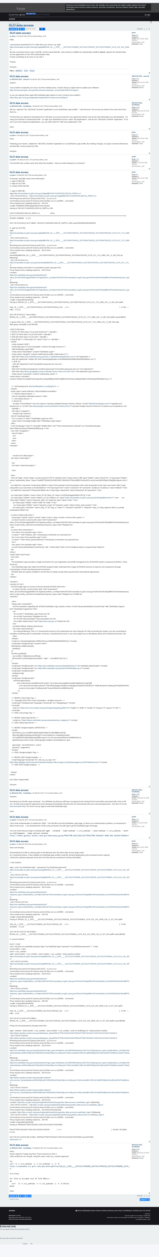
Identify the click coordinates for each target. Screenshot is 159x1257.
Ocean (32, 71)
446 (137, 79)
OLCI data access (21, 25)
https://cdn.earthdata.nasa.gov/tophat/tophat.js (56, 666)
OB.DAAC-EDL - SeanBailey (137, 103)
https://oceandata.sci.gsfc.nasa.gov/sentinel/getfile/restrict (88, 498)
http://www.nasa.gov (47, 621)
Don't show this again (14, 23)
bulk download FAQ (17, 806)
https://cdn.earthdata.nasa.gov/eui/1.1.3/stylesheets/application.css (46, 357)
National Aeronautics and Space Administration (20, 1219)
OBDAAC (19, 71)
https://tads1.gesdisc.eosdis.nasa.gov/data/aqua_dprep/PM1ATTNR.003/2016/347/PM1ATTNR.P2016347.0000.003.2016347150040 (68, 836)
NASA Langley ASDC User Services (23, 1217)
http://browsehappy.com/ (98, 404)
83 (137, 35)
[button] (147, 29)
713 (137, 159)
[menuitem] (104, 1210)
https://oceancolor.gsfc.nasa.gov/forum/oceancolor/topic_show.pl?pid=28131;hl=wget (43, 90)
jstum (134, 32)
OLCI (26, 71)
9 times (141, 116)
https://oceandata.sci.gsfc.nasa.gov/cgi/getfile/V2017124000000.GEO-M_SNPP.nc (46, 193)
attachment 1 (15, 1139)
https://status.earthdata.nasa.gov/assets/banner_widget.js (45, 720)
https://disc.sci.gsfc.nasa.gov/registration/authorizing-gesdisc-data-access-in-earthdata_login (53, 1112)
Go (31, 1243)
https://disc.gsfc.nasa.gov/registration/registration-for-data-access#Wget (38, 98)
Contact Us (147, 1213)
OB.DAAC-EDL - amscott (140, 76)
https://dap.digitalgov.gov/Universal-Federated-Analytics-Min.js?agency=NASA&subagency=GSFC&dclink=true (53, 762)
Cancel (25, 1243)
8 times (141, 87)
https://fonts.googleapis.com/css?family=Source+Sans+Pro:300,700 (47, 371)
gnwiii (134, 156)
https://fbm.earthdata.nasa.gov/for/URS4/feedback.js (59, 668)
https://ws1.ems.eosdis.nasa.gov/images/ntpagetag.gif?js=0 (44, 708)
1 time (141, 44)
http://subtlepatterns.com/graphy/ (42, 386)
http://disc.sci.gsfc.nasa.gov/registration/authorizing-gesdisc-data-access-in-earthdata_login (53, 1102)
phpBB (131, 1215)
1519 (137, 107)
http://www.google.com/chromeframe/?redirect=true (49, 406)
